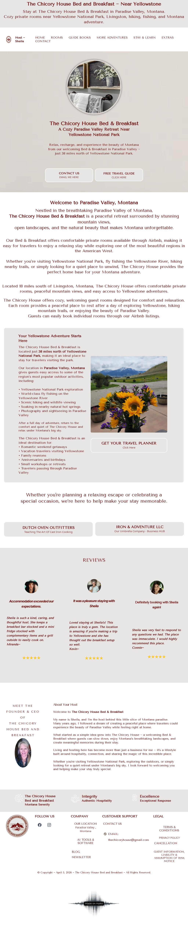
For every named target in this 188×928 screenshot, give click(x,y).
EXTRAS (168, 37)
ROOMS (57, 37)
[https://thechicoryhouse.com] (9, 39)
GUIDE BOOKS (80, 37)
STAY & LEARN (144, 37)
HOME (40, 37)
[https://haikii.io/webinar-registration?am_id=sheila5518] (93, 904)
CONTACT (43, 41)
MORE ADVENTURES (112, 37)
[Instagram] (49, 825)
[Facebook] (39, 825)
